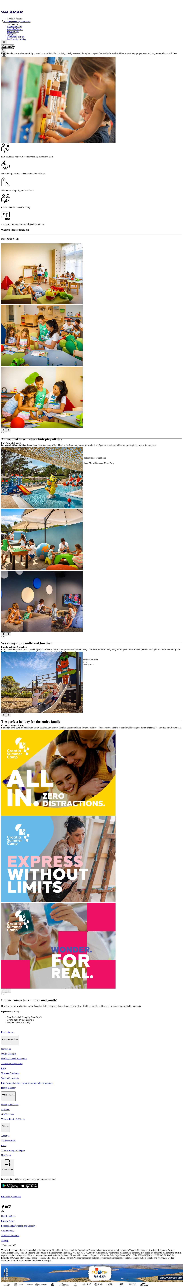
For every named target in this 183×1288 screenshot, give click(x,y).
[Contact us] (3, 51)
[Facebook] (3, 1208)
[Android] (29, 1188)
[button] (94, 18)
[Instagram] (9, 1208)
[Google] (10, 1188)
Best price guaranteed (11, 1196)
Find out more (7, 1032)
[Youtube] (6, 1208)
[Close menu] (4, 42)
